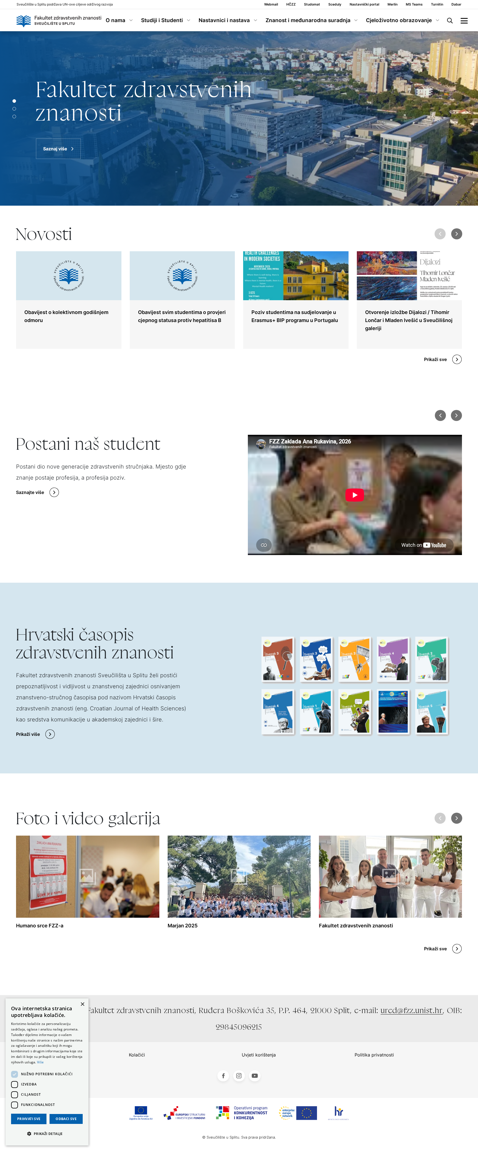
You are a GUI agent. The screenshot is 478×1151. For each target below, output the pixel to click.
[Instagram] (239, 1075)
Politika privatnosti (374, 1055)
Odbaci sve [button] (66, 1118)
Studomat (312, 4)
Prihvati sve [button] (29, 1118)
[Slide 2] (14, 116)
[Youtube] (255, 1075)
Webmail (271, 4)
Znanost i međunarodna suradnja (308, 20)
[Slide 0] (14, 101)
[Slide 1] (14, 109)
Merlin (393, 4)
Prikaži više (28, 734)
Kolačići (137, 1055)
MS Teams (414, 4)
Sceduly (334, 4)
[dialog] (47, 1071)
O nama (115, 20)
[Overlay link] (68, 300)
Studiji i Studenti (162, 20)
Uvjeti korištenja (259, 1055)
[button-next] (456, 415)
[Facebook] (223, 1075)
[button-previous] (440, 415)
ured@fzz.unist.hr (412, 1010)
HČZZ (291, 4)
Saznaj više (55, 148)
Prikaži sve (435, 359)
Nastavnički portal (364, 4)
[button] (457, 234)
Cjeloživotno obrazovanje (399, 20)
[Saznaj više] (239, 118)
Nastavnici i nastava (224, 20)
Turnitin (437, 4)
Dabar (456, 4)
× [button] (82, 1004)
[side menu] (464, 20)
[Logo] (59, 20)
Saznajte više (30, 492)
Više (40, 1062)
